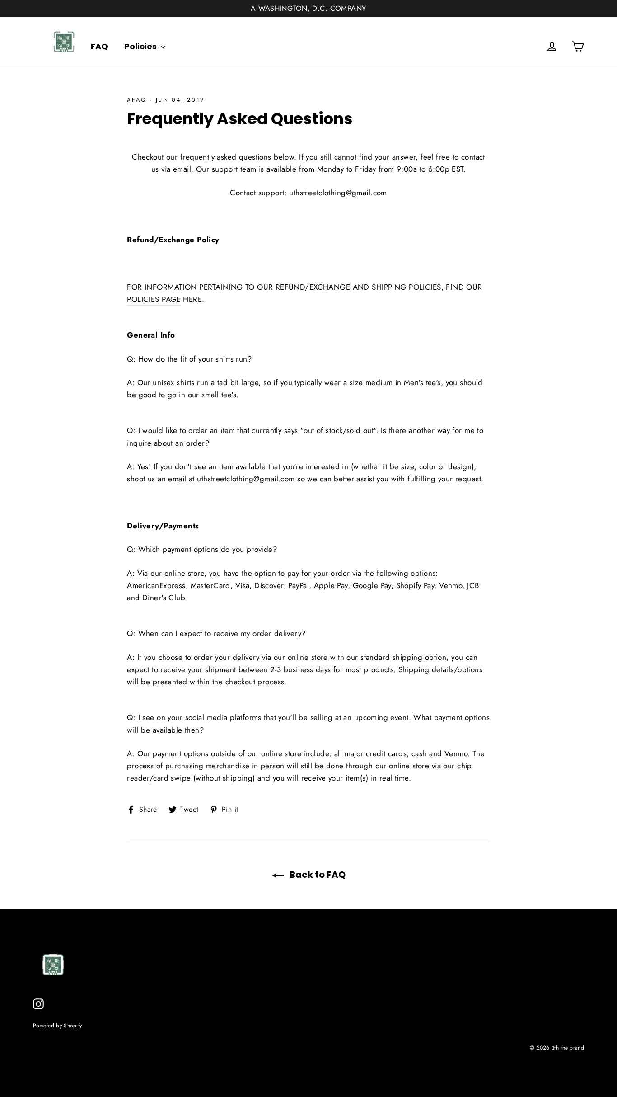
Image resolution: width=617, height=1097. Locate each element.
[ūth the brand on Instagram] (38, 1003)
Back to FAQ (317, 874)
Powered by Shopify (57, 1025)
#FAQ (136, 99)
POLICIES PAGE (154, 299)
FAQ (99, 46)
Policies (141, 46)
